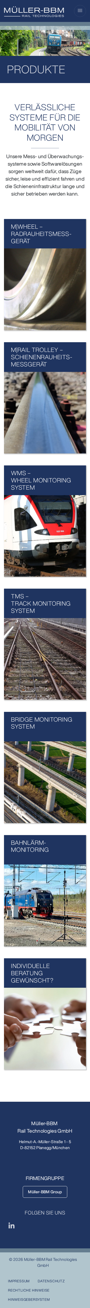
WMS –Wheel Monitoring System (41, 480)
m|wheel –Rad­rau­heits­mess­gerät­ (41, 233)
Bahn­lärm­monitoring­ (30, 846)
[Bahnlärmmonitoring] (45, 905)
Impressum (19, 1281)
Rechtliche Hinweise (29, 1290)
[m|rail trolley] (45, 413)
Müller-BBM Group (45, 1192)
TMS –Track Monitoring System (41, 603)
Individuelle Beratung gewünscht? (32, 973)
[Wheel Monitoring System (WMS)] (45, 536)
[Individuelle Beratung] (45, 1029)
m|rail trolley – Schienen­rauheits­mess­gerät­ (41, 357)
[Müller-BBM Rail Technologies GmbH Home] (34, 11)
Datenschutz (51, 1281)
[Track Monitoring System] (45, 659)
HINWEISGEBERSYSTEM (29, 1299)
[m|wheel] (45, 289)
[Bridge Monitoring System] (45, 782)
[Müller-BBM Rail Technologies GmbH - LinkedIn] (11, 1225)
